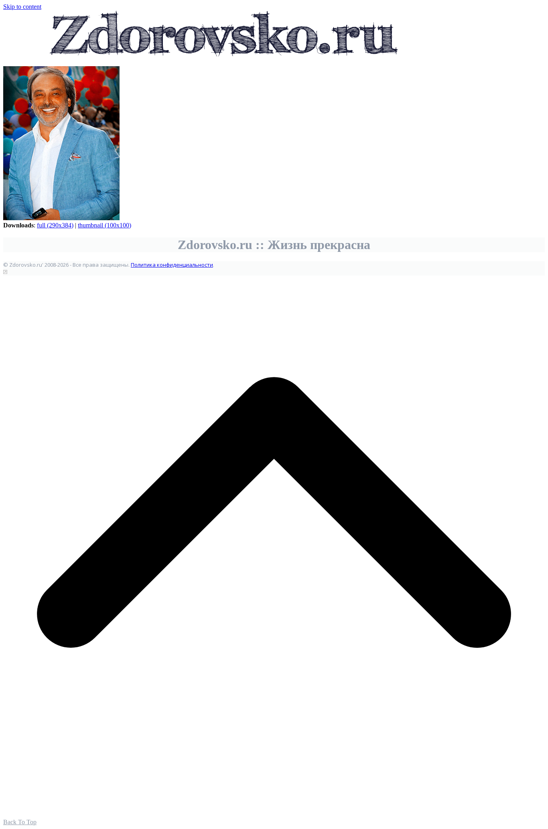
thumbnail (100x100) (104, 225)
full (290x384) (55, 225)
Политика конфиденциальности (172, 264)
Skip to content (22, 6)
